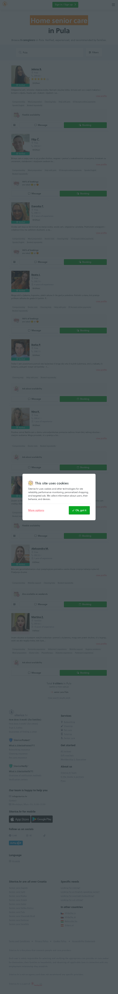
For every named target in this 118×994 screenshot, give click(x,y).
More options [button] (36, 510)
